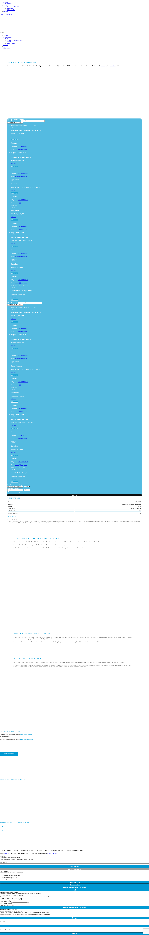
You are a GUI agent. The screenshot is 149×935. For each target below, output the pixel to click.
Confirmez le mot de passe (7, 905)
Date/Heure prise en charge (14, 485)
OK (74, 926)
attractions (112, 66)
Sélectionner (14, 139)
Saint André (10, 8)
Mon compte (74, 866)
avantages (103, 66)
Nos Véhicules (7, 3)
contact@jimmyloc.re (21, 203)
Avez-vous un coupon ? (15, 492)
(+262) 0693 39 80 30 (7, 788)
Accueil (5, 2)
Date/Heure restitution (13, 488)
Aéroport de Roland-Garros (14, 7)
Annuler (74, 933)
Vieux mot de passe (5, 901)
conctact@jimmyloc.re (21, 149)
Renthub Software (52, 853)
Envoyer (74, 918)
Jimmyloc (7, 853)
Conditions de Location (8, 811)
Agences (5, 5)
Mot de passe (3, 862)
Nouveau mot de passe (6, 903)
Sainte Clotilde (11, 10)
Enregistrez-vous (74, 882)
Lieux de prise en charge (14, 121)
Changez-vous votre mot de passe (74, 887)
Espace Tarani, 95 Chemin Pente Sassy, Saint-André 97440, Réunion (22, 800)
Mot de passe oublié (74, 869)
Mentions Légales (6, 805)
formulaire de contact (26, 734)
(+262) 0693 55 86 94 (7, 793)
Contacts (5, 11)
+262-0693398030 (23, 146)
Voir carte (13, 136)
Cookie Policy (5, 816)
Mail (1, 861)
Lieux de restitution (12, 303)
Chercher (74, 495)
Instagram (30, 739)
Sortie (74, 890)
